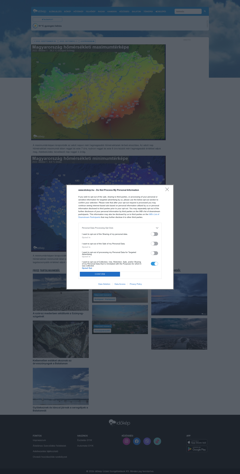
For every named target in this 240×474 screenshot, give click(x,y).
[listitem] (120, 227)
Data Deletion (104, 284)
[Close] (168, 190)
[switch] (154, 234)
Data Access (120, 284)
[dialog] (120, 237)
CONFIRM (100, 274)
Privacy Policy (136, 284)
